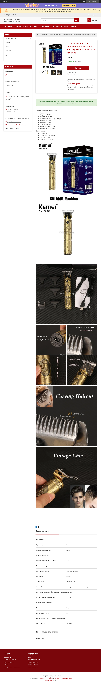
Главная (8, 26)
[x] (38, 527)
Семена (6, 664)
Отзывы (8, 51)
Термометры (7, 657)
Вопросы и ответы (33, 667)
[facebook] (36, 527)
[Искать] (76, 20)
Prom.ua (59, 675)
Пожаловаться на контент (46, 678)
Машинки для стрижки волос (51, 34)
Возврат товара (33, 664)
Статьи (8, 42)
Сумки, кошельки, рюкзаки (12, 667)
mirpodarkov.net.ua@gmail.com (16, 125)
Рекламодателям (33, 662)
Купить (78, 68)
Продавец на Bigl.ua (50, 677)
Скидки (74, 26)
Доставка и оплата (60, 26)
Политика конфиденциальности (63, 678)
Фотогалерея (10, 59)
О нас (36, 26)
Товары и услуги (21, 26)
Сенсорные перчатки (10, 659)
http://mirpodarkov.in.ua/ (14, 122)
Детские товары (8, 662)
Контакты (45, 26)
